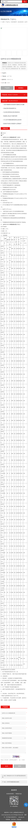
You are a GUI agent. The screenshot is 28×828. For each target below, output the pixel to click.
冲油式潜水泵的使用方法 (9, 108)
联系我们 (20, 88)
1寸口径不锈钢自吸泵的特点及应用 (12, 119)
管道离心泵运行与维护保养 (10, 116)
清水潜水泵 (20, 22)
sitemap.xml (21, 817)
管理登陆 (8, 819)
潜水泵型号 (14, 22)
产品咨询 (7, 88)
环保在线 (19, 819)
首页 (3, 22)
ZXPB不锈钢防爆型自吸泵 (13, 781)
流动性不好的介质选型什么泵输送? (12, 123)
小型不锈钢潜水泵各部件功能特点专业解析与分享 (14, 104)
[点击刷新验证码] (16, 756)
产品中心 (8, 22)
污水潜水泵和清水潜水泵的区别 (11, 112)
